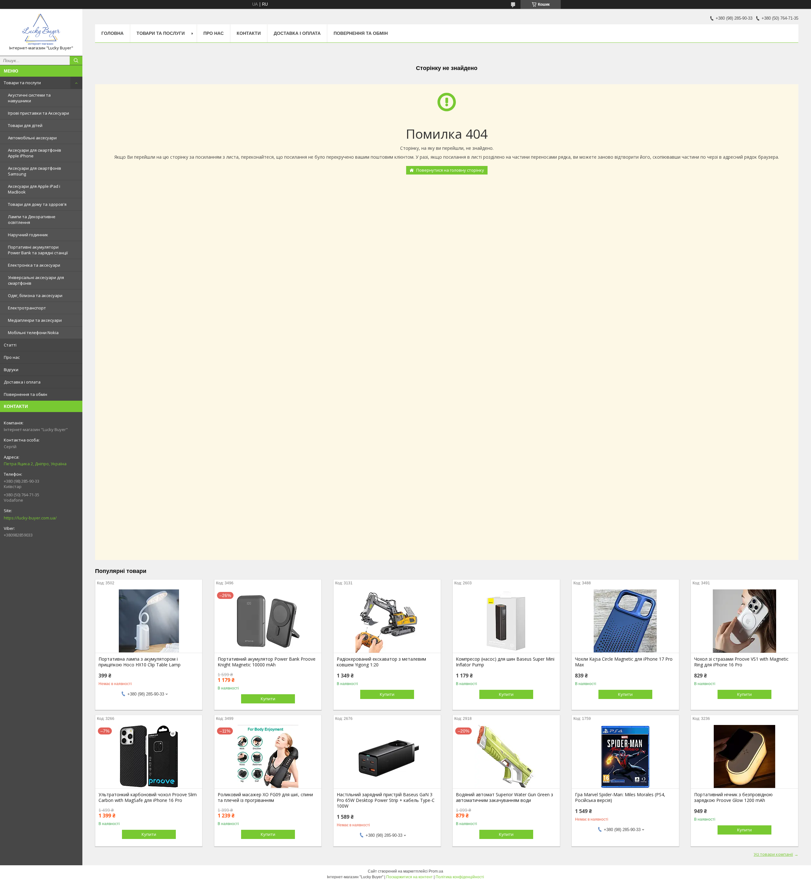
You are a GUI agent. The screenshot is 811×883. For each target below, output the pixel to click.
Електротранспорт (27, 308)
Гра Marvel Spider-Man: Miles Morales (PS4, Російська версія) (620, 797)
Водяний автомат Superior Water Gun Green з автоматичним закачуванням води (504, 797)
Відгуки (11, 369)
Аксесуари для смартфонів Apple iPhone (34, 153)
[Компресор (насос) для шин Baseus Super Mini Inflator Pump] (506, 621)
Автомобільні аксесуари (32, 138)
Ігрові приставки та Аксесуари (38, 113)
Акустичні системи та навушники (29, 98)
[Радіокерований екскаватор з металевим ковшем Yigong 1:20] (387, 621)
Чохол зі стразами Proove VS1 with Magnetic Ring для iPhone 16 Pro (741, 662)
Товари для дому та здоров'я (37, 204)
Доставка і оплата (22, 382)
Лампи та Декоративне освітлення (31, 219)
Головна (112, 33)
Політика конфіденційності (460, 877)
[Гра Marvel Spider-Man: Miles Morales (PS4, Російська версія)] (625, 756)
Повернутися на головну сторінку (450, 170)
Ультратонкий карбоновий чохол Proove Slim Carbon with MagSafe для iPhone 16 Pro (148, 797)
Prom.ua (436, 871)
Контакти (249, 33)
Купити (268, 699)
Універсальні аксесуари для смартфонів (36, 280)
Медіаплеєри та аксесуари (35, 320)
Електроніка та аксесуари (34, 265)
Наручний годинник (28, 235)
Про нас (12, 357)
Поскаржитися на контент (409, 877)
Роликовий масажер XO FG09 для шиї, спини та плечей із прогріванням (265, 797)
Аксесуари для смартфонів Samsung (34, 171)
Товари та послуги (22, 83)
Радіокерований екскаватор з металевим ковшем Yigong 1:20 (381, 662)
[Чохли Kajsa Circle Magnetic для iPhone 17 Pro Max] (625, 621)
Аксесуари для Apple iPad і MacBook (34, 189)
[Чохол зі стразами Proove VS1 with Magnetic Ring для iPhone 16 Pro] (744, 621)
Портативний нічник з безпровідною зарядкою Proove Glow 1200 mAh (733, 797)
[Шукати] (76, 60)
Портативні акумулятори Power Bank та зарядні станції (38, 250)
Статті (10, 345)
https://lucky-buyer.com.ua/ (30, 518)
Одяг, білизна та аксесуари (35, 295)
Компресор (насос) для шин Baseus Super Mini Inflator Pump (505, 662)
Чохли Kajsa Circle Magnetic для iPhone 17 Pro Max (624, 662)
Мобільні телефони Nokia (33, 332)
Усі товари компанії (773, 854)
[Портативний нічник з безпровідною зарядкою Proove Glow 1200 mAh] (744, 756)
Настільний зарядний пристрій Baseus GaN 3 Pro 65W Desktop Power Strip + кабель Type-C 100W (386, 800)
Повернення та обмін (25, 394)
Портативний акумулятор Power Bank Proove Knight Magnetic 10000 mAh (267, 662)
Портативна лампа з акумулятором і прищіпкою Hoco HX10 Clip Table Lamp (140, 662)
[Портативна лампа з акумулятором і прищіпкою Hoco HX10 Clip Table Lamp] (148, 621)
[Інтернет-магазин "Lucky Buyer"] (41, 29)
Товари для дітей (25, 125)
